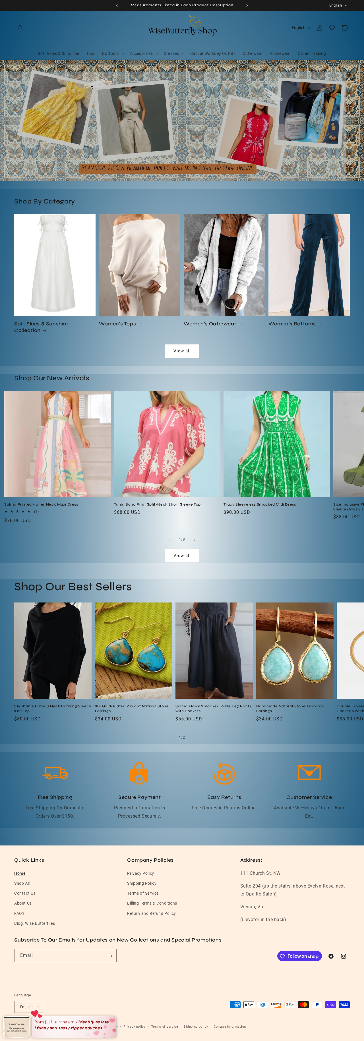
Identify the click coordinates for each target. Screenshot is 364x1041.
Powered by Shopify (75, 1026)
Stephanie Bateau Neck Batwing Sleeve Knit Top (52, 708)
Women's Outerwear (210, 324)
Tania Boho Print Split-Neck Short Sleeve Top (157, 504)
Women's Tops (117, 324)
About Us (23, 903)
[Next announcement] (247, 5)
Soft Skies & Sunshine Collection (42, 327)
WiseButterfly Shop (43, 1026)
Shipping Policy (141, 883)
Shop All (22, 883)
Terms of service (164, 1026)
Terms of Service (143, 893)
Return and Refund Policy (151, 913)
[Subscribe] (110, 956)
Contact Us (25, 893)
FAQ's (19, 913)
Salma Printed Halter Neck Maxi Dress (41, 504)
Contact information (230, 1026)
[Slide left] (169, 539)
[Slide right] (194, 539)
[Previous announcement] (117, 5)
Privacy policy (134, 1026)
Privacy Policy (140, 873)
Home (19, 873)
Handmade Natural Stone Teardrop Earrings (290, 708)
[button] (20, 28)
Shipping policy (196, 1026)
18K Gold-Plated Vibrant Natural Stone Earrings (132, 708)
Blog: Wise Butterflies (34, 923)
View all (182, 351)
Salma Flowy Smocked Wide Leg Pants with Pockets (213, 708)
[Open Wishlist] (332, 28)
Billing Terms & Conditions (152, 903)
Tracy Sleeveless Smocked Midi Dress (260, 504)
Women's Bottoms (292, 324)
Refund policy (107, 1026)
